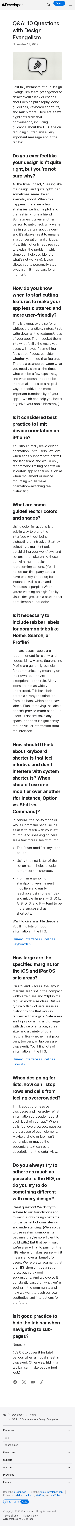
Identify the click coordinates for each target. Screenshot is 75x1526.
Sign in (59, 3)
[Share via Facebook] (15, 1382)
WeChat (40, 1495)
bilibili (20, 1495)
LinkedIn (29, 1495)
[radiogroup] (16, 1501)
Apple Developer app (51, 1492)
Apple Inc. (29, 1511)
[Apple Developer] (12, 5)
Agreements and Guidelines (18, 1519)
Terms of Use (10, 1515)
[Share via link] (41, 1382)
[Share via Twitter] (23, 1382)
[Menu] (70, 5)
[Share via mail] (32, 1382)
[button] (48, 5)
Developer (18, 1414)
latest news (20, 1492)
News (33, 1414)
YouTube (55, 1495)
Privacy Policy (30, 1515)
